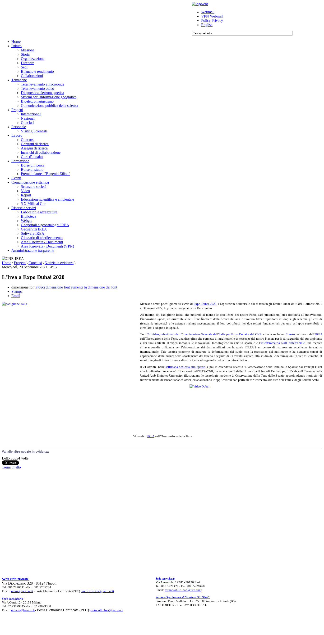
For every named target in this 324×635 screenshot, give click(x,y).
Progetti (20, 263)
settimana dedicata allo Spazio (185, 367)
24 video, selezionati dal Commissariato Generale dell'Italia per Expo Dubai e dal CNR (204, 334)
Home (6, 263)
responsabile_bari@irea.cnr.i (183, 590)
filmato (290, 334)
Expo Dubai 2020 (205, 304)
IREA (318, 334)
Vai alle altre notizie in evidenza (25, 451)
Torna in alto (11, 467)
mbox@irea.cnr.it (22, 591)
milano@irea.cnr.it (23, 610)
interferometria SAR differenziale (283, 343)
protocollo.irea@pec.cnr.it (97, 591)
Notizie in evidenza (59, 263)
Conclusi (35, 263)
